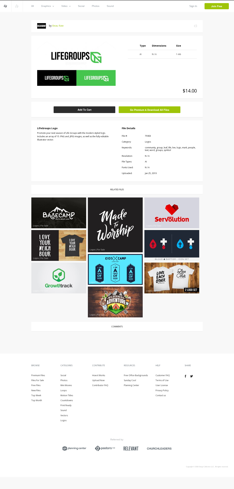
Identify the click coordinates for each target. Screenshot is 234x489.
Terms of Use (162, 380)
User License (162, 385)
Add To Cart (84, 109)
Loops (63, 390)
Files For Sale (37, 380)
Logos (63, 420)
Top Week (36, 395)
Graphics (46, 6)
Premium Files (38, 375)
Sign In (193, 6)
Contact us (161, 395)
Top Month (36, 400)
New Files (35, 390)
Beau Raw (58, 25)
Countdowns (66, 400)
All (32, 6)
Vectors (64, 415)
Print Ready (65, 405)
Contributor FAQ (100, 385)
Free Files (35, 385)
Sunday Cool (130, 380)
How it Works (98, 375)
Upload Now (98, 380)
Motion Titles (66, 395)
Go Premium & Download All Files (149, 110)
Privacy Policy (162, 390)
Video (64, 6)
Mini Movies (66, 385)
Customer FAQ (163, 375)
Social (81, 6)
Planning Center (131, 385)
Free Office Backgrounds (136, 375)
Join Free (216, 6)
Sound (110, 6)
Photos (95, 6)
